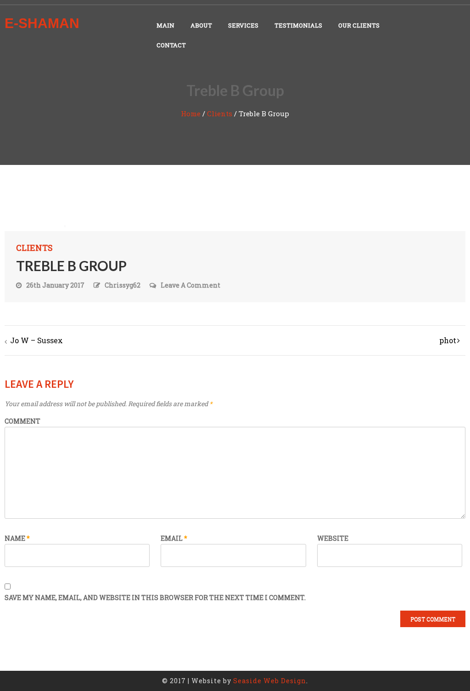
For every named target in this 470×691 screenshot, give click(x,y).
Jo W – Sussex (36, 340)
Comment (22, 421)
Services (243, 25)
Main (165, 25)
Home (191, 113)
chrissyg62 (122, 285)
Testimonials (298, 25)
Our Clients (359, 25)
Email (174, 538)
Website (332, 538)
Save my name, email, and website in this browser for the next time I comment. (155, 597)
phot (447, 340)
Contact (171, 45)
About (201, 25)
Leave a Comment (190, 285)
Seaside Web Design (269, 680)
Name (17, 538)
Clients (219, 113)
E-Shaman (42, 23)
